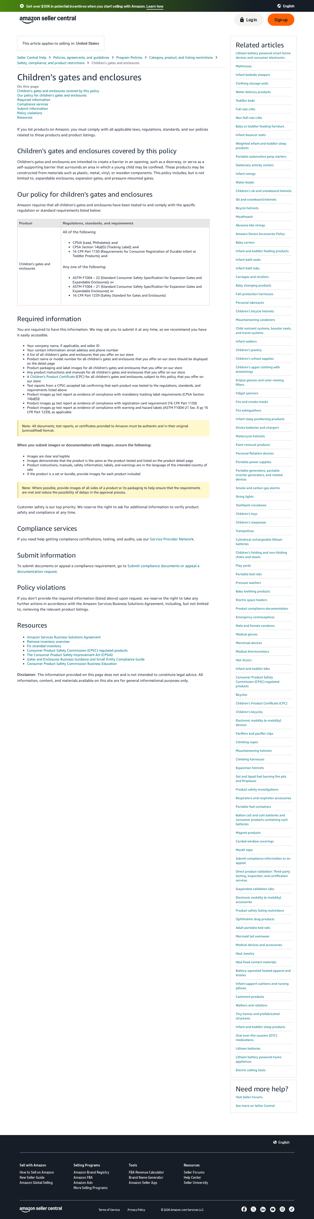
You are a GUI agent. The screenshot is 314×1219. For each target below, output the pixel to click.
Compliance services (32, 104)
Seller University (196, 1182)
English (283, 1142)
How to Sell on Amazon (37, 1172)
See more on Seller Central (255, 1106)
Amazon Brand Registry (91, 1172)
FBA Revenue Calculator (146, 1172)
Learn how (154, 6)
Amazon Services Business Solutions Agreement (64, 637)
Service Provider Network (172, 539)
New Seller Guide (32, 1177)
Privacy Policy (136, 1210)
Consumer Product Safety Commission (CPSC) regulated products (77, 650)
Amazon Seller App (143, 1182)
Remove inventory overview (48, 641)
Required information (33, 99)
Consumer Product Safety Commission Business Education (72, 663)
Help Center (192, 1177)
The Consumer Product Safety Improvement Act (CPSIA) (70, 655)
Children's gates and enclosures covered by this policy (58, 91)
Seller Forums (194, 1172)
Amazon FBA (83, 1177)
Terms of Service (109, 1210)
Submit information (32, 108)
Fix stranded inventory (44, 646)
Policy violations (29, 113)
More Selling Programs (91, 1188)
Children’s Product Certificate (52, 376)
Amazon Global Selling (36, 1182)
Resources (24, 117)
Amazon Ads (83, 1182)
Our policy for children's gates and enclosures (52, 95)
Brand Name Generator (146, 1177)
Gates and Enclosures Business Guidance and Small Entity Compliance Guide (85, 659)
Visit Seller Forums (249, 1097)
